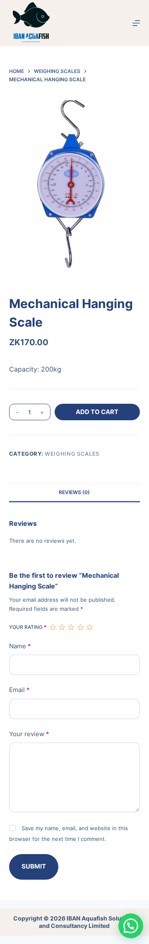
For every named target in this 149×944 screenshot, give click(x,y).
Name (20, 646)
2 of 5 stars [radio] (62, 627)
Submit (34, 866)
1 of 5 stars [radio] (52, 627)
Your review (29, 734)
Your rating (27, 627)
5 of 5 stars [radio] (89, 627)
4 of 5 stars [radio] (80, 627)
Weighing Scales (72, 453)
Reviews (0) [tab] (74, 492)
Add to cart (97, 412)
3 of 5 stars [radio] (71, 627)
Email (19, 690)
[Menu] (136, 23)
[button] (130, 925)
